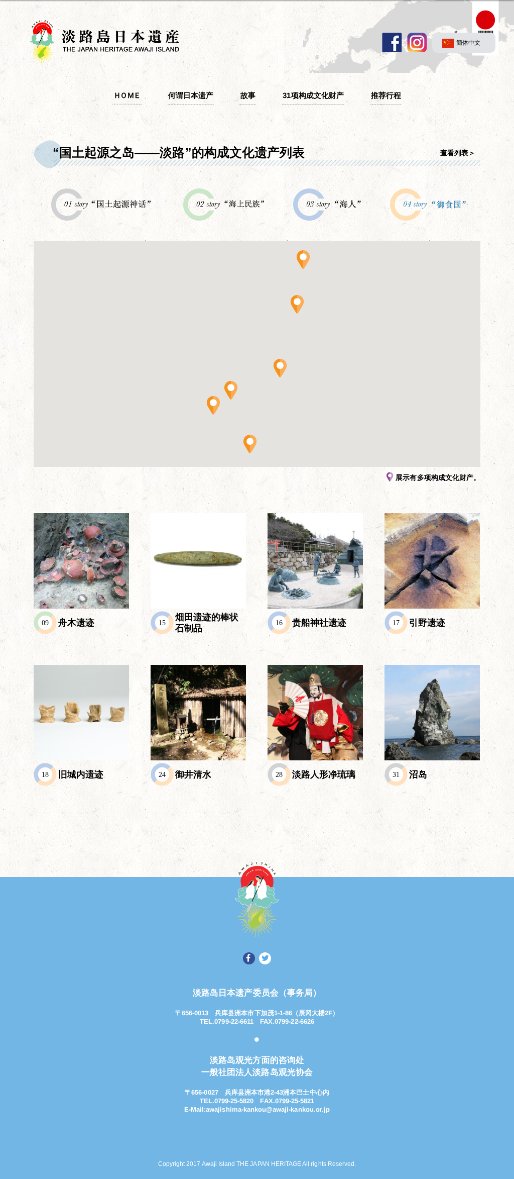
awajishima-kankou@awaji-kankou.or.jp (268, 1109)
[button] (303, 259)
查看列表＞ (457, 153)
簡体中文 (468, 42)
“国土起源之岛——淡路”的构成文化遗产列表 (179, 152)
